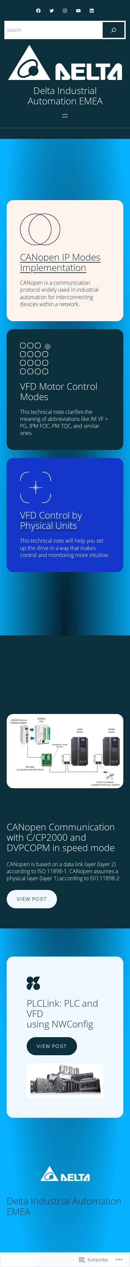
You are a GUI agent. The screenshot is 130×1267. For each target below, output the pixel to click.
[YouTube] (78, 10)
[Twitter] (51, 10)
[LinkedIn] (91, 10)
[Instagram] (65, 10)
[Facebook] (38, 10)
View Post (52, 1046)
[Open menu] (65, 116)
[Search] (113, 30)
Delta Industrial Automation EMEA (65, 95)
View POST (32, 899)
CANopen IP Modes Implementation (60, 262)
